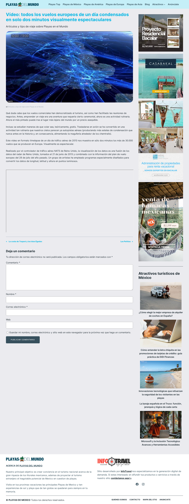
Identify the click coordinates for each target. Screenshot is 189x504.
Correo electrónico (17, 306)
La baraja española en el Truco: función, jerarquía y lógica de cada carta (161, 405)
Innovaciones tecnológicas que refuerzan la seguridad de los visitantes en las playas (161, 394)
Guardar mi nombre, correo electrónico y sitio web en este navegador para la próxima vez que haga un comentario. (70, 332)
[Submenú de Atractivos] (164, 4)
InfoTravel (126, 471)
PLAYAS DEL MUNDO (31, 465)
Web (8, 319)
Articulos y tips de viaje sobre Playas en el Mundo (37, 26)
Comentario (13, 262)
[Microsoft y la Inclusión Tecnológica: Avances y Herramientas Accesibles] (161, 425)
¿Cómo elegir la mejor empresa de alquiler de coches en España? (161, 314)
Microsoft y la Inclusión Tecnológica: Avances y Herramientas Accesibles (160, 443)
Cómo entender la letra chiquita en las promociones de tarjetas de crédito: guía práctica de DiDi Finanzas (160, 353)
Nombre (11, 294)
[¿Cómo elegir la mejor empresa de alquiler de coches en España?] (161, 296)
